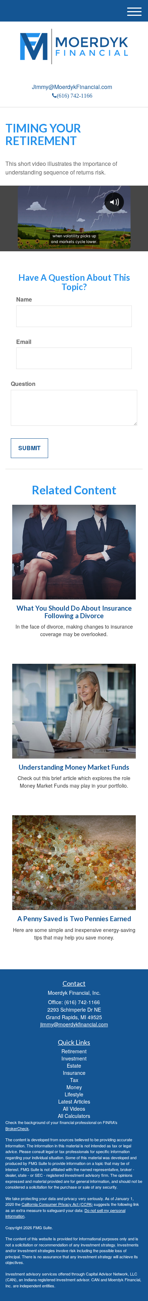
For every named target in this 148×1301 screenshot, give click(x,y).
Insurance (74, 1072)
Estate (74, 1065)
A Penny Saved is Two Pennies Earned (74, 919)
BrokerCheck (17, 1128)
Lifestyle (74, 1094)
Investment (74, 1058)
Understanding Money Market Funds (74, 767)
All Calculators (74, 1115)
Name (24, 299)
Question (23, 384)
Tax (74, 1079)
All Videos (74, 1108)
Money (74, 1087)
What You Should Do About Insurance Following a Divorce (74, 612)
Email (23, 342)
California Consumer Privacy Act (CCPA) (57, 1204)
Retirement (74, 1051)
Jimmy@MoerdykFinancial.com (72, 87)
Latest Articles (74, 1101)
